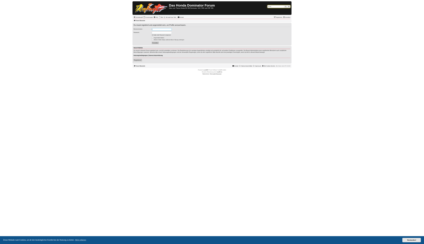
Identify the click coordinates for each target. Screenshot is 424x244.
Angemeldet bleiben (159, 37)
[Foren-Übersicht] (151, 8)
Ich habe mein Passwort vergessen (161, 35)
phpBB (206, 70)
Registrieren (137, 60)
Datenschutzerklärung (156, 55)
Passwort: (136, 32)
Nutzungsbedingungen (141, 55)
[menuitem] (148, 17)
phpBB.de (219, 72)
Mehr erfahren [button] (80, 240)
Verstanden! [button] (411, 240)
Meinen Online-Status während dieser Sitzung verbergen (169, 39)
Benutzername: (138, 29)
